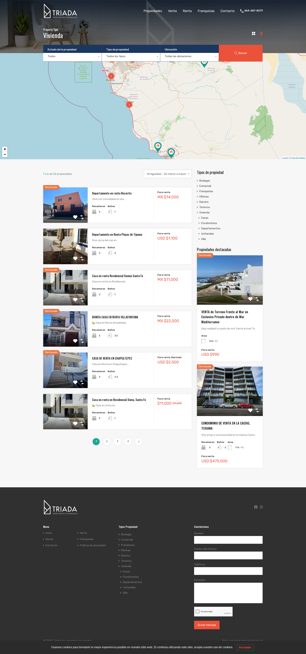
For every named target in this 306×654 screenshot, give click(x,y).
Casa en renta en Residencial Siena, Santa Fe (119, 399)
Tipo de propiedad (117, 49)
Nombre (199, 533)
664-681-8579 (253, 10)
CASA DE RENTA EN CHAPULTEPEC (112, 358)
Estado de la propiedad (62, 49)
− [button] (5, 154)
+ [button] (5, 149)
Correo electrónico (205, 548)
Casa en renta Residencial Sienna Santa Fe (117, 276)
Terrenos (204, 207)
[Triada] (61, 16)
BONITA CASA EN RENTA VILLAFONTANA (115, 317)
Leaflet (285, 157)
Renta (187, 11)
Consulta (199, 580)
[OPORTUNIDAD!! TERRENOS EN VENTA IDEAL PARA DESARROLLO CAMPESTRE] (204, 63)
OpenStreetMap (298, 157)
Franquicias (206, 11)
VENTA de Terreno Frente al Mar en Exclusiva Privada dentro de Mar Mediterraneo (224, 316)
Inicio (49, 533)
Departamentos (210, 228)
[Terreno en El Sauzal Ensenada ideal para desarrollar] (158, 147)
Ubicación (171, 49)
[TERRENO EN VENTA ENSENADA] (171, 153)
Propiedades (152, 11)
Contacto (227, 11)
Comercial (205, 186)
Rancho (204, 201)
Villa (203, 239)
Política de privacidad (93, 545)
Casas (204, 217)
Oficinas (204, 196)
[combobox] (72, 57)
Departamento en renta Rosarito (112, 193)
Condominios (209, 223)
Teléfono (199, 564)
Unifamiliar (207, 233)
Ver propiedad (65, 215)
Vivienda (204, 212)
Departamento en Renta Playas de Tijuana (117, 234)
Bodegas (204, 180)
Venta (172, 11)
